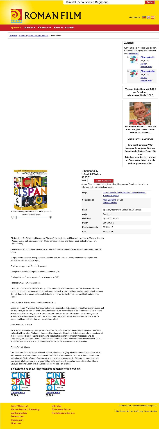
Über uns (16, 423)
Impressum (17, 420)
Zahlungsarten (19, 413)
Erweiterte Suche (61, 409)
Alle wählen (134, 53)
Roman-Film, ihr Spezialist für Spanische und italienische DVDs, (46, 16)
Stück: (84, 180)
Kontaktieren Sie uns (63, 413)
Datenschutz (18, 416)
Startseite (13, 35)
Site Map (56, 406)
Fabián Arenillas (110, 203)
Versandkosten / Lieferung (25, 409)
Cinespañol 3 (147, 57)
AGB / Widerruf (19, 406)
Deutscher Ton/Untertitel (38, 35)
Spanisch (23, 35)
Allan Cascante (109, 200)
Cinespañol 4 (147, 71)
